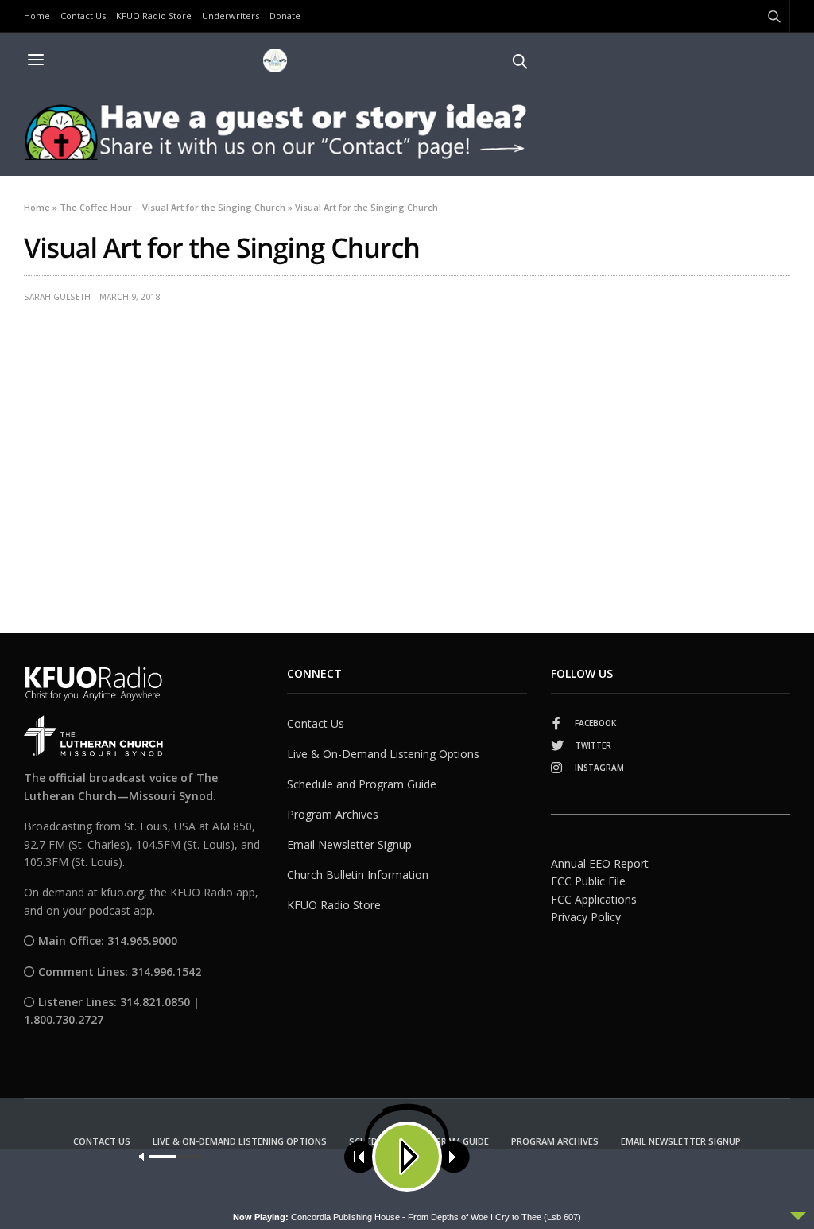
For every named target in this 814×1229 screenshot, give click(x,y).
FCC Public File (588, 881)
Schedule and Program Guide (361, 783)
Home (37, 15)
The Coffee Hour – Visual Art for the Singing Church (172, 207)
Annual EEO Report (600, 863)
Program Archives (332, 814)
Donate (284, 15)
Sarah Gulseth (57, 296)
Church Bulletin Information (357, 874)
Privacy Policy (586, 916)
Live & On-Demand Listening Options (383, 753)
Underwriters (230, 15)
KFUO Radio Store (154, 15)
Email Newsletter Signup (349, 844)
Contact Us (83, 15)
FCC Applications (594, 899)
